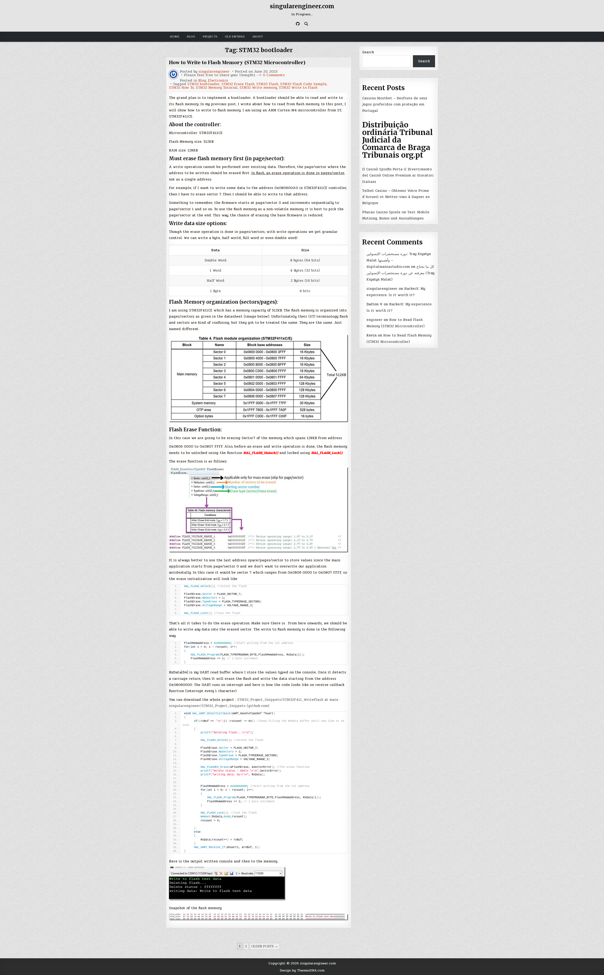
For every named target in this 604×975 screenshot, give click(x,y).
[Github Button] (297, 24)
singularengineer (214, 71)
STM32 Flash (267, 84)
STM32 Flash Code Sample (303, 84)
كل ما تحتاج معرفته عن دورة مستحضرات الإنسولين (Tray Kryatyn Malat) (400, 273)
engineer (374, 320)
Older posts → (264, 946)
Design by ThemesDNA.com (302, 970)
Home (174, 36)
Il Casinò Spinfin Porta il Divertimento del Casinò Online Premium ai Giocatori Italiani (398, 175)
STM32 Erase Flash (238, 84)
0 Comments (274, 75)
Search (368, 52)
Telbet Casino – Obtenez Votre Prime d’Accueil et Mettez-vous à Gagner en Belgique (396, 197)
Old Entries (235, 36)
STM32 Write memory (258, 87)
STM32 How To (181, 87)
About (257, 36)
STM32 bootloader (203, 84)
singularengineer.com (302, 6)
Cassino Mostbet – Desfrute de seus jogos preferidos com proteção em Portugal (394, 104)
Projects (210, 36)
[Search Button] (306, 24)
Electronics (218, 80)
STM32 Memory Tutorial (217, 87)
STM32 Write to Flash (298, 87)
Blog (191, 36)
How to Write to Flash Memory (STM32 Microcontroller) (237, 62)
